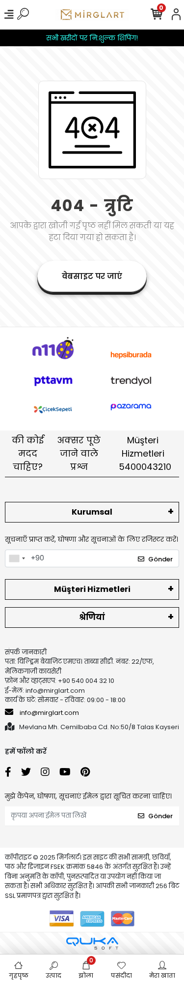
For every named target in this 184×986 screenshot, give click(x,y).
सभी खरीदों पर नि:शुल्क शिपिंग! (92, 38)
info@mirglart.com (49, 712)
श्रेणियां (92, 617)
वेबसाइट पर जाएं (92, 276)
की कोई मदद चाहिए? (28, 453)
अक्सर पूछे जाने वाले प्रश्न (79, 453)
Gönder (160, 559)
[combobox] (16, 558)
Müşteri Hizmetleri (145, 453)
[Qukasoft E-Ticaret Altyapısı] (92, 943)
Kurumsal (92, 512)
